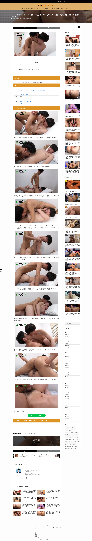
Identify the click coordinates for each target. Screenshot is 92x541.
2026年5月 (67, 338)
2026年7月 (67, 334)
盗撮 (72, 442)
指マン (72, 441)
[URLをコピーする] (48, 28)
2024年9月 (67, 383)
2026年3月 (67, 343)
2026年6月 (67, 336)
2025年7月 (67, 361)
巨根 (35, 528)
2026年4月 (67, 341)
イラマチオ (24, 433)
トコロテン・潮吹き (28, 93)
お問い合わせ (53, 527)
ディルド (72, 434)
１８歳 (72, 448)
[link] (26, 478)
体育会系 (36, 532)
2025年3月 (67, 369)
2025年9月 (67, 356)
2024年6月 (67, 389)
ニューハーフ (37, 537)
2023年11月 (67, 405)
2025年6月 (67, 363)
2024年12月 (67, 376)
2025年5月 (67, 365)
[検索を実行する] (79, 27)
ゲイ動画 (14, 18)
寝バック (78, 439)
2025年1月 (67, 374)
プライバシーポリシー (46, 527)
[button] (25, 28)
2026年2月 (67, 345)
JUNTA (21, 103)
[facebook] (44, 525)
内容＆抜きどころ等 (21, 67)
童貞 (70, 444)
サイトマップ (58, 527)
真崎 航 (36, 534)
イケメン (73, 427)
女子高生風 (73, 439)
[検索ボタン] (64, 1)
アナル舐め (69, 427)
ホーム (33, 527)
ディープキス (77, 434)
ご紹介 (41, 527)
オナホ (75, 428)
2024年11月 (67, 378)
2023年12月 (67, 403)
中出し (70, 437)
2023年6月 (67, 416)
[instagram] (47, 525)
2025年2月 (67, 372)
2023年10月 (67, 407)
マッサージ (77, 435)
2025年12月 (67, 349)
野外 (72, 446)
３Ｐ (75, 448)
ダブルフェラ (67, 434)
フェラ (73, 435)
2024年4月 (67, 394)
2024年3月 (67, 396)
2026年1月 (67, 347)
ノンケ (36, 531)
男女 (69, 442)
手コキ (66, 441)
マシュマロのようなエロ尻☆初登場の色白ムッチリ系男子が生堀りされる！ (34, 90)
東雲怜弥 (36, 535)
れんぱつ (18, 475)
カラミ (21, 93)
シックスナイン (67, 432)
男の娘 (36, 536)
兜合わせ (74, 437)
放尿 (75, 441)
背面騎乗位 (74, 444)
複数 (35, 533)
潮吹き (32, 433)
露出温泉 (76, 446)
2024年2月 (67, 398)
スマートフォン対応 (24, 94)
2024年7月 (67, 387)
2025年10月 (67, 354)
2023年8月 (67, 412)
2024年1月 (67, 400)
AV (65, 427)
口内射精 (66, 439)
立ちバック (67, 444)
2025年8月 (67, 358)
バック (70, 435)
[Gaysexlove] (46, 5)
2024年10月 (67, 381)
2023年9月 (67, 409)
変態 (70, 439)
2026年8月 (67, 332)
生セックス (36, 93)
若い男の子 (17, 18)
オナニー (71, 428)
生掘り (34, 433)
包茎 (77, 437)
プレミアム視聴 (44, 93)
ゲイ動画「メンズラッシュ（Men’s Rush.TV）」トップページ (29, 69)
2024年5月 (67, 392)
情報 (18, 66)
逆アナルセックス (68, 446)
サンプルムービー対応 (53, 93)
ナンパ (66, 435)
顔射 (66, 448)
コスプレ (66, 430)
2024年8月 (67, 385)
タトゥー (76, 432)
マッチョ (66, 437)
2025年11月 (67, 352)
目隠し (75, 442)
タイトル (19, 64)
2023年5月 (67, 418)
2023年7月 (67, 414)
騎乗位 (69, 448)
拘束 (69, 441)
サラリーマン (71, 430)
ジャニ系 (28, 433)
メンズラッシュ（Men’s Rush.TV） (27, 99)
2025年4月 (67, 367)
